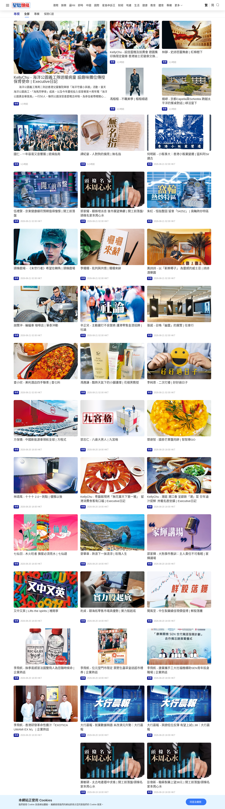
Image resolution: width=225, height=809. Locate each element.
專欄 (36, 14)
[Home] (21, 5)
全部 (26, 14)
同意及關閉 (195, 802)
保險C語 (49, 14)
